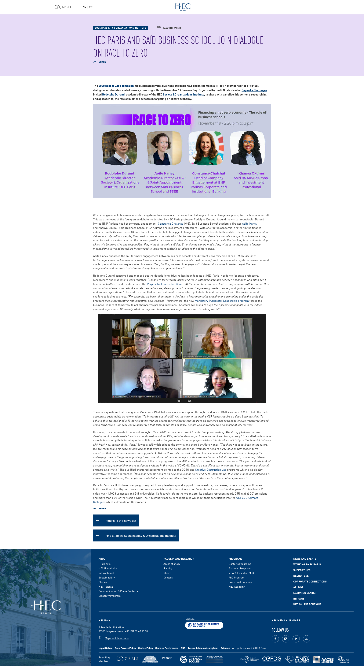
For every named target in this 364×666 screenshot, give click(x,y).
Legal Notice (105, 648)
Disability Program (110, 595)
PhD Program (236, 577)
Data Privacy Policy (125, 648)
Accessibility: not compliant (203, 648)
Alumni (298, 587)
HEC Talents (106, 586)
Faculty (167, 568)
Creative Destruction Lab (210, 469)
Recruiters (301, 576)
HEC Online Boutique (307, 604)
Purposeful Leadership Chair (165, 284)
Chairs (167, 573)
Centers (168, 577)
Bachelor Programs (239, 568)
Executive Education (240, 582)
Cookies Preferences (166, 648)
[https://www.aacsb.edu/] (323, 659)
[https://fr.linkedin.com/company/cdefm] (249, 659)
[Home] (182, 6)
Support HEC (302, 570)
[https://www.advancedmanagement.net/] (214, 659)
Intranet (299, 598)
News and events (304, 558)
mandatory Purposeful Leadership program (222, 300)
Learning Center (304, 593)
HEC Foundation (108, 568)
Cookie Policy (145, 648)
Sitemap (225, 648)
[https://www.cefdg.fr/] (271, 659)
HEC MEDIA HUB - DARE (286, 620)
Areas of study (171, 564)
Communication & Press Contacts (118, 591)
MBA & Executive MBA (241, 573)
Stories (103, 582)
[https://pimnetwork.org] (150, 659)
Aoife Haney (249, 223)
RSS (183, 648)
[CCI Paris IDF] (204, 623)
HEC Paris (105, 564)
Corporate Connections (310, 581)
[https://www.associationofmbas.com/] (297, 659)
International (106, 573)
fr (91, 7)
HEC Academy (236, 586)
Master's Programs (239, 564)
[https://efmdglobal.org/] (343, 659)
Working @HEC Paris (307, 564)
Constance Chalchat (170, 223)
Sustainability (107, 577)
